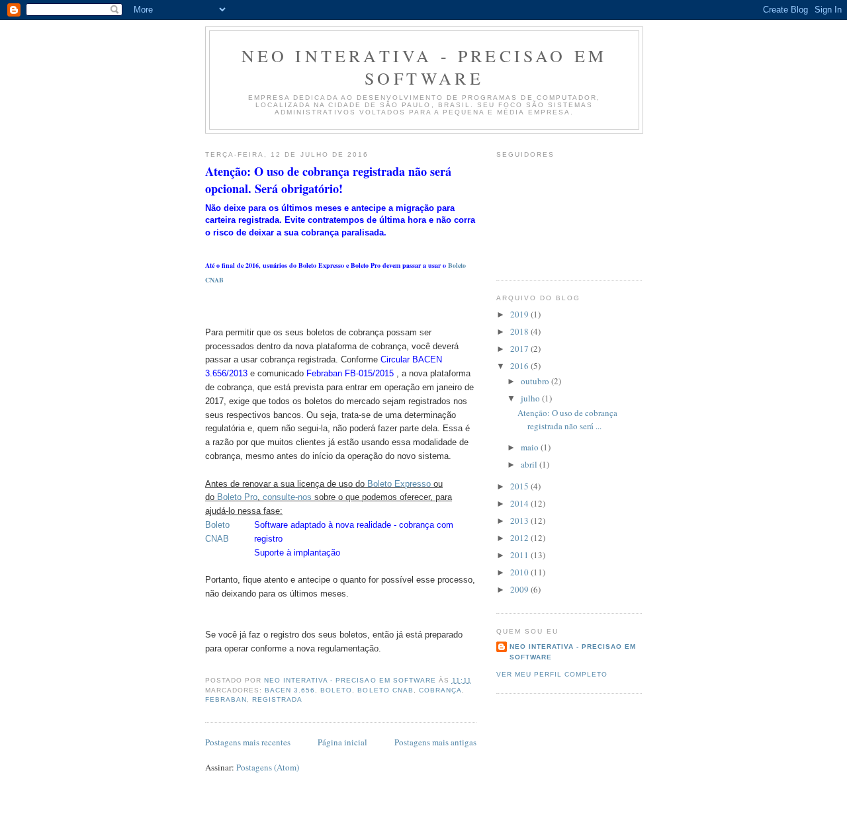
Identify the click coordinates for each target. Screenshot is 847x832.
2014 (520, 503)
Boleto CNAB (385, 690)
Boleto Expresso (399, 484)
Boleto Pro (237, 497)
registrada (277, 699)
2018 (520, 331)
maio (531, 447)
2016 (520, 366)
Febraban (226, 699)
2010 (520, 572)
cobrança (440, 690)
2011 (520, 555)
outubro (536, 381)
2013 (520, 520)
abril (530, 464)
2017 (520, 348)
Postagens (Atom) (267, 767)
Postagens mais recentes (247, 742)
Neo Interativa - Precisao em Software (424, 66)
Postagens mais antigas (435, 742)
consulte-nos (287, 497)
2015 (520, 486)
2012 (520, 538)
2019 (520, 314)
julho (531, 398)
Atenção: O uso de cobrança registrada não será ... (567, 419)
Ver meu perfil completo (551, 674)
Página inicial (342, 742)
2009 (520, 589)
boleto (336, 690)
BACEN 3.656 (290, 690)
